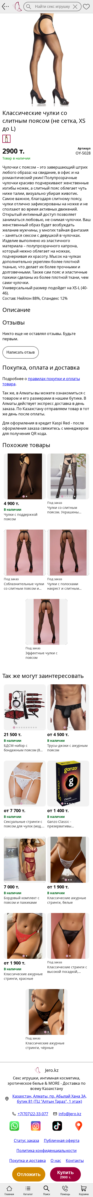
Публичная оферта (61, 1140)
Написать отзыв (20, 352)
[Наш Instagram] (36, 1126)
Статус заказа (26, 1140)
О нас (56, 1160)
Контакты (75, 1160)
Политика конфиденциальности (46, 1150)
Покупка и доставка (27, 1160)
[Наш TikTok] (57, 1126)
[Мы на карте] (78, 1126)
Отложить (29, 1174)
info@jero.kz (70, 1113)
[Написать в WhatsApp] (14, 1126)
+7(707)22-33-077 (33, 1113)
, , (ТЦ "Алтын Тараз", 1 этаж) (49, 1099)
